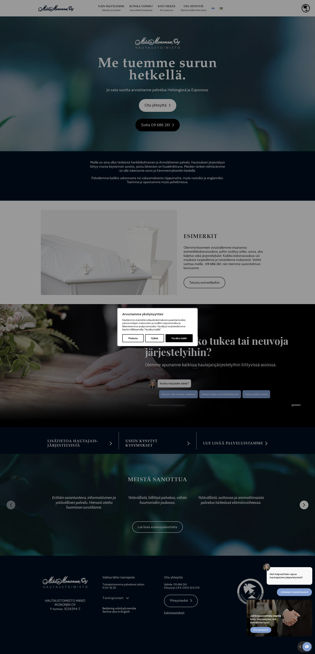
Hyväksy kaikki (179, 338)
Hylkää (154, 338)
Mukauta (133, 338)
